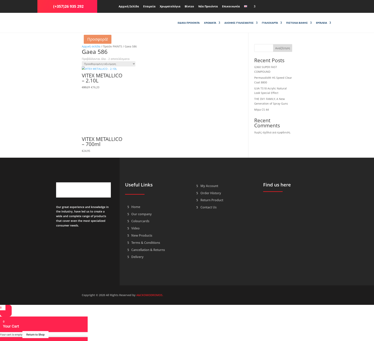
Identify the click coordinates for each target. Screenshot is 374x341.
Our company (141, 214)
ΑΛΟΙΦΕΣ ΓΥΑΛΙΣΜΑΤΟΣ (239, 22)
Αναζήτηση (282, 48)
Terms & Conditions (145, 242)
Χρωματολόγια (170, 6)
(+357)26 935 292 (68, 6)
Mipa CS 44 (261, 109)
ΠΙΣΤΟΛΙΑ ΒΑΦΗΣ (297, 22)
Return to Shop (35, 334)
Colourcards (140, 221)
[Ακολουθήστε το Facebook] (281, 6)
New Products (141, 235)
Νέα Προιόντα (208, 6)
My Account (209, 186)
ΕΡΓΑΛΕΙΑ (321, 22)
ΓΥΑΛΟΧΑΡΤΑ (270, 22)
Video (135, 228)
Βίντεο (189, 6)
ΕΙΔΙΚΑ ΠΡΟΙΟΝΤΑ (189, 22)
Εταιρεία (149, 6)
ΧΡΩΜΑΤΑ (210, 22)
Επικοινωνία (231, 6)
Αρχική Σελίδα (129, 6)
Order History (210, 193)
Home (135, 207)
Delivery (137, 257)
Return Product (211, 200)
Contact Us (208, 207)
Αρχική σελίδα (91, 46)
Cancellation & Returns (148, 250)
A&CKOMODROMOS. (149, 295)
